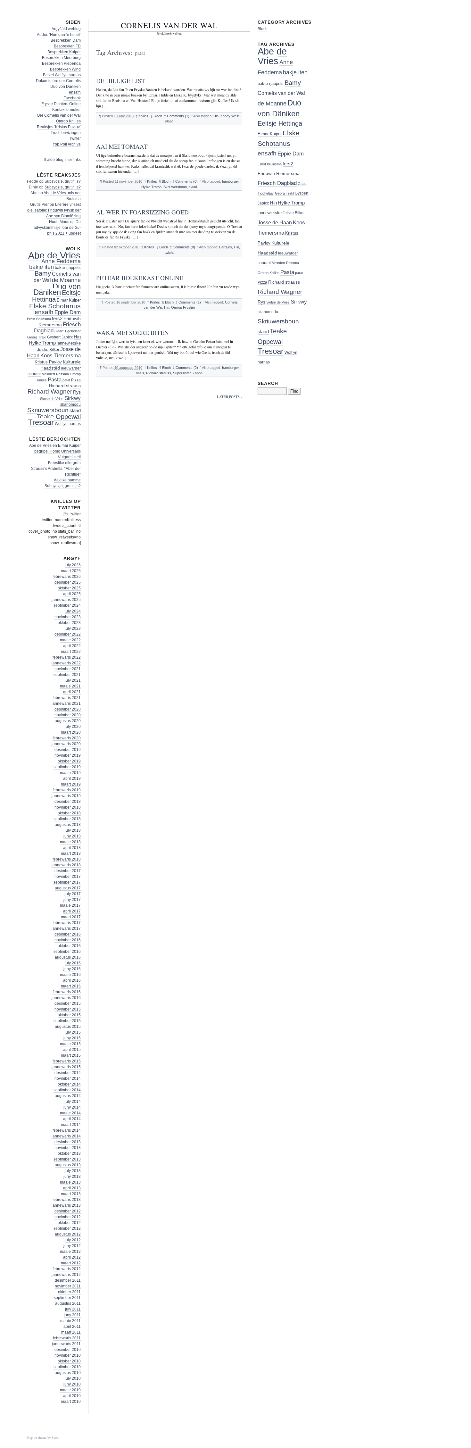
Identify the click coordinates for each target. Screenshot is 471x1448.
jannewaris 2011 (66, 1344)
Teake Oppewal (59, 416)
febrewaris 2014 (67, 1130)
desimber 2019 (67, 749)
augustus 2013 (68, 1165)
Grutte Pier (39, 204)
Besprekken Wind (65, 69)
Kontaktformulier (66, 109)
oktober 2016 (69, 946)
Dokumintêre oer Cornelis (58, 81)
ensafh (75, 92)
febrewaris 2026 (67, 576)
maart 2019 (71, 784)
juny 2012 (72, 1246)
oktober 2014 (69, 1084)
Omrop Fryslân (183, 307)
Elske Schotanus (55, 306)
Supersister (182, 373)
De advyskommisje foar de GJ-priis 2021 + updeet (57, 228)
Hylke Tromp (151, 187)
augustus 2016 (68, 957)
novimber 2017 (67, 876)
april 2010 (72, 1396)
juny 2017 (72, 899)
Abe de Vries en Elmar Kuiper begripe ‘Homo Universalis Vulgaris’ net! (55, 451)
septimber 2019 (67, 767)
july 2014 (73, 1101)
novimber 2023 (67, 617)
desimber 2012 (67, 1211)
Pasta (55, 380)
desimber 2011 (68, 1280)
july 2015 (73, 1032)
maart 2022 (71, 651)
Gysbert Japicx (60, 337)
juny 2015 (72, 1038)
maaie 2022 (70, 640)
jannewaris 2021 (66, 703)
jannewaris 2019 (66, 796)
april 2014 (72, 1119)
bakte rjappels (68, 267)
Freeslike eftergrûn (64, 463)
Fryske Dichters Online (61, 104)
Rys (77, 392)
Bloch (157, 116)
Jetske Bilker (48, 349)
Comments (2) (187, 368)
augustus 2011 (68, 1303)
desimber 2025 (67, 582)
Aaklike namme (67, 480)
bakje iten (41, 266)
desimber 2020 (67, 709)
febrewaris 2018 (67, 859)
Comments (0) (186, 181)
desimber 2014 (67, 1072)
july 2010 (73, 1378)
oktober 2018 (69, 813)
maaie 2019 (70, 772)
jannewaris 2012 (66, 1274)
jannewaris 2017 (66, 928)
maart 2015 (71, 1055)
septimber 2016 (67, 951)
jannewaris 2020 (66, 744)
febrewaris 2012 (67, 1269)
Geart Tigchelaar (67, 331)
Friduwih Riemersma (279, 173)
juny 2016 (72, 969)
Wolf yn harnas (68, 423)
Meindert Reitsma (55, 374)
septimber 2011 (67, 1297)
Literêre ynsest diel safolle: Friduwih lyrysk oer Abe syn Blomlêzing (54, 210)
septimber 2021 (67, 674)
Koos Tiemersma (60, 355)
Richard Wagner (50, 391)
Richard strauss (158, 373)
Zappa (197, 373)
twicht (169, 252)
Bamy (43, 273)
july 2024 (73, 611)
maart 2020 (71, 732)
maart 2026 (71, 571)
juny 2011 (72, 1315)
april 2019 (72, 778)
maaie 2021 (70, 686)
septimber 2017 (67, 882)
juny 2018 (72, 836)
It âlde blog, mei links (62, 159)
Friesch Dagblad (277, 183)
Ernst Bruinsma (39, 319)
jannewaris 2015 (66, 1067)
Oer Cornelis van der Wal (59, 115)
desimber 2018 (67, 801)
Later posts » (229, 397)
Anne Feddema (61, 261)
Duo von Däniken (65, 86)
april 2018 (72, 847)
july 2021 (73, 680)
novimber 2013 (67, 1147)
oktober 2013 (69, 1153)
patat (66, 380)
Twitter (75, 138)
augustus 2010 (68, 1372)
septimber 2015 (67, 1021)
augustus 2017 (68, 888)
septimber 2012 (67, 1228)
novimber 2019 (67, 755)
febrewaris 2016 (67, 992)
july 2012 (73, 1240)
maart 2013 (71, 1194)
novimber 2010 (67, 1355)
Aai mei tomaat (122, 146)
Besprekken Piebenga (61, 63)
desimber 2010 (67, 1349)
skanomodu (70, 404)
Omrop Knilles (68, 121)
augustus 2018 (68, 824)
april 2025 (72, 594)
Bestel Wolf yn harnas (62, 75)
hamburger (230, 181)
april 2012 (72, 1257)
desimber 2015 (67, 1003)
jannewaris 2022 (66, 663)
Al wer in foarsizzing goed (142, 212)
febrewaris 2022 (67, 657)
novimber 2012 (67, 1217)
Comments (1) (178, 116)
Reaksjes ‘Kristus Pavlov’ (59, 127)
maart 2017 (71, 917)
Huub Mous (59, 222)
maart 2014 (71, 1124)
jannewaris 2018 (66, 865)
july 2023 (73, 628)
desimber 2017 (67, 871)
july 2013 (73, 1171)
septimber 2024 (67, 605)
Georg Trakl (36, 337)
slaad (169, 121)
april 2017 (72, 911)
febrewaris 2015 (67, 1061)
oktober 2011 (69, 1292)
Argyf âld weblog (66, 29)
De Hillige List (120, 81)
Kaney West (229, 116)
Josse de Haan (275, 222)
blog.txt (32, 1437)
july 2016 (73, 963)
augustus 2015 (68, 1026)
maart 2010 (71, 1401)
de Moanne (66, 280)
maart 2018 (71, 853)
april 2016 (72, 980)
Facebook (72, 98)
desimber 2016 (67, 934)
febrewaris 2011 (67, 1338)
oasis (140, 373)
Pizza (76, 380)
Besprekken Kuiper (64, 52)
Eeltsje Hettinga (280, 123)
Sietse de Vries (51, 399)
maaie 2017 (70, 905)
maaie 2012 (70, 1251)
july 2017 (73, 894)
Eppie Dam (67, 312)
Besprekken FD (67, 46)
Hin (216, 116)
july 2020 (73, 726)
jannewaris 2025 (66, 599)
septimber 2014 (67, 1090)
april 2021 (72, 692)
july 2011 (73, 1309)
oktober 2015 (69, 1015)
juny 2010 (72, 1384)
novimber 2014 (67, 1078)
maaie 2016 (70, 974)
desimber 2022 (67, 634)
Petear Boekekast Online (139, 278)
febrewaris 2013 (67, 1199)
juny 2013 (72, 1176)
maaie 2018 (70, 842)
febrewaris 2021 (67, 697)
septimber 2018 (67, 819)
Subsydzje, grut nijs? (63, 181)
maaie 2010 (70, 1390)
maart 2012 (71, 1263)
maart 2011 (71, 1332)
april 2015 (72, 1049)
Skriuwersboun (175, 187)
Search (268, 383)
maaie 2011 (70, 1321)
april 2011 (72, 1326)
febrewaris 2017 (67, 922)
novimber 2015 (67, 1009)
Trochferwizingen (66, 132)
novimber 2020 (67, 715)
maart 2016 (71, 986)
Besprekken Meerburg (61, 57)
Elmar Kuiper (69, 300)
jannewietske (69, 343)
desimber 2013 (67, 1142)
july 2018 (73, 830)
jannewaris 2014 (66, 1136)
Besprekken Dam (66, 40)
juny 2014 (72, 1107)
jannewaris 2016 (66, 997)
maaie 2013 (70, 1182)
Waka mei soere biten (132, 333)
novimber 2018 (67, 807)
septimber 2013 (67, 1159)
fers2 (57, 318)
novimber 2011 (68, 1286)
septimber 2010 (67, 1367)
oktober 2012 (69, 1222)
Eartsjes (225, 247)
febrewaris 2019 (67, 790)
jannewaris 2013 (66, 1205)
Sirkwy (72, 398)
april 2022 (72, 646)
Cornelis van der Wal (169, 25)
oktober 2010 (69, 1361)
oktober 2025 (69, 588)
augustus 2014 (68, 1096)
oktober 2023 (69, 622)
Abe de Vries (54, 255)
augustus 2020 (68, 721)
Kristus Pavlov (48, 362)
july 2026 (73, 565)
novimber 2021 (67, 669)
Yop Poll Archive (67, 144)
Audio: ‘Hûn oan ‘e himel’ (59, 34)
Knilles (143, 116)
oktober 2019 (69, 761)
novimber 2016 (67, 940)
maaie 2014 (70, 1113)
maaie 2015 (70, 1044)
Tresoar (41, 422)
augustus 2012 (68, 1234)
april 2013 (72, 1188)
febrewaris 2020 (67, 738)
